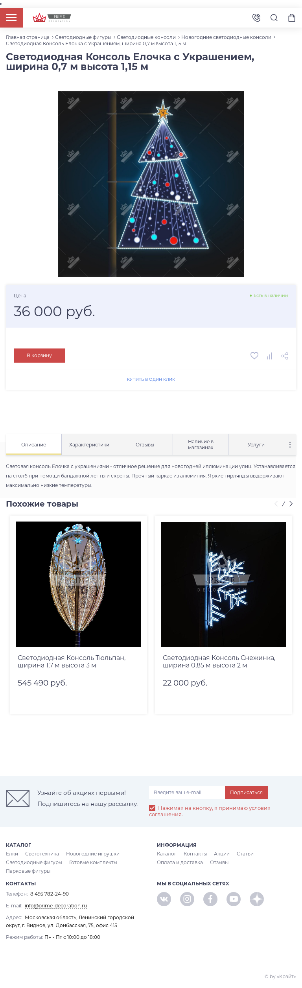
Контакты (195, 854)
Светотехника (42, 854)
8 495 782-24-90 (256, 18)
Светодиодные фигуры (34, 862)
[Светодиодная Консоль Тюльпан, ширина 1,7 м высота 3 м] (78, 584)
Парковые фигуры (28, 871)
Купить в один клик (151, 379)
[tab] (33, 444)
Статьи (245, 854)
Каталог (167, 854)
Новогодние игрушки (93, 854)
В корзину (39, 355)
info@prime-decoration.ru (56, 906)
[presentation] (277, 504)
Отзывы (219, 862)
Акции (222, 854)
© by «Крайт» (280, 976)
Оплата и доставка (180, 862)
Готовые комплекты (93, 862)
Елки (12, 854)
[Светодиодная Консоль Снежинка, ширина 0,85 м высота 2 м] (223, 584)
